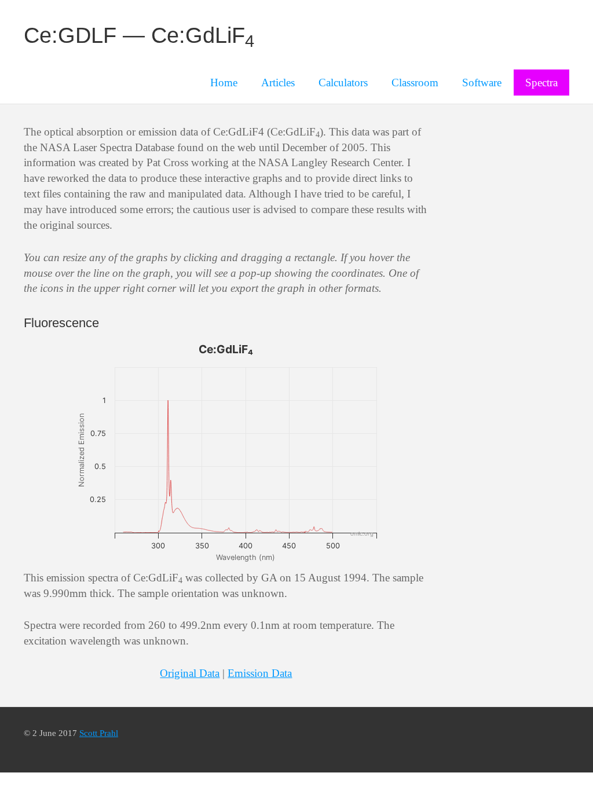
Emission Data (260, 673)
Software (482, 82)
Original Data (189, 673)
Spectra (541, 82)
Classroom (414, 82)
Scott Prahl (98, 733)
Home (223, 82)
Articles (278, 82)
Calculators (343, 82)
